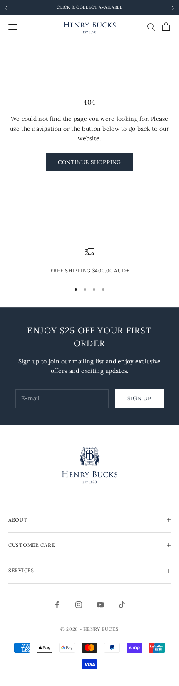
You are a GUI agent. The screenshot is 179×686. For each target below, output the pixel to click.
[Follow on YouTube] (100, 604)
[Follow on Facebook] (57, 604)
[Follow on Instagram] (79, 604)
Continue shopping (89, 162)
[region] (89, 261)
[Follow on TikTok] (122, 604)
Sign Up (139, 398)
